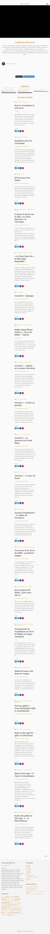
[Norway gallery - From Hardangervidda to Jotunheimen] (25, 701)
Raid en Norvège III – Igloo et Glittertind (25, 734)
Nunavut (16, 909)
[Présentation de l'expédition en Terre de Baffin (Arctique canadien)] (25, 624)
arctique (7, 897)
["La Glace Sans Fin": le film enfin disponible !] (23, 252)
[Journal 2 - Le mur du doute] (20, 472)
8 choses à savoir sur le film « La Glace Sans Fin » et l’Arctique (24, 218)
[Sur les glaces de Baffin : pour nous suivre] (23, 586)
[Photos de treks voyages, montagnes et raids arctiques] (25, 3)
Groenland (17, 111)
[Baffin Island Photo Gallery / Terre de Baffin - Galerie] (25, 325)
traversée (10, 915)
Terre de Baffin (13, 912)
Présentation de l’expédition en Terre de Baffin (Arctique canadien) (24, 633)
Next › (46, 856)
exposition (18, 900)
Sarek (19, 910)
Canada (16, 225)
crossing (14, 900)
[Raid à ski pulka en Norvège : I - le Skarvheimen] (24, 812)
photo (6, 910)
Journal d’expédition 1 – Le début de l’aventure (25, 515)
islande (19, 905)
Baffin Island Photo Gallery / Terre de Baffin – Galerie (24, 332)
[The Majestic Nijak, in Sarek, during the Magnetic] (36, 68)
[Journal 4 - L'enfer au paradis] (20, 399)
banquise (8, 899)
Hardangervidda (12, 905)
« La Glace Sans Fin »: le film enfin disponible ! (25, 259)
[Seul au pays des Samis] (19, 174)
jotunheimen (5, 907)
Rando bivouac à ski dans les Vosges (24, 672)
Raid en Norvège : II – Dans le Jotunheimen (25, 774)
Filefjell (12, 903)
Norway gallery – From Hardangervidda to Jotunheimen (25, 708)
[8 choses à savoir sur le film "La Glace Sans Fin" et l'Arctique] (25, 210)
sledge (5, 913)
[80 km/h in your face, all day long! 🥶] (36, 67)
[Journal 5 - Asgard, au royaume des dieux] (23, 362)
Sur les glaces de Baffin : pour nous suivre (23, 592)
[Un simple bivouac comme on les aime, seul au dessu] (36, 72)
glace (21, 903)
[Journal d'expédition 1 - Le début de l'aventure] (19, 509)
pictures (9, 910)
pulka (13, 910)
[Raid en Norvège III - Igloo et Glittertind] (23, 729)
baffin (12, 897)
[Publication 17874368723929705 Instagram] (36, 70)
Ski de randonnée (29, 875)
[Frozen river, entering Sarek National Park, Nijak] (13, 67)
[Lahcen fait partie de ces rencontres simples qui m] (13, 72)
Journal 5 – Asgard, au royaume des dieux (25, 366)
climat (11, 900)
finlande (16, 183)
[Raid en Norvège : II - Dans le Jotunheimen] (23, 769)
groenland (3, 905)
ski (2, 912)
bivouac (12, 899)
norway (10, 909)
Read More (25, 34)
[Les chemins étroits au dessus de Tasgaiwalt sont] (36, 73)
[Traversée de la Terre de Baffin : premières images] (25, 546)
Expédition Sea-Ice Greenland (25, 31)
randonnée (28, 872)
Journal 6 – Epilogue (24, 296)
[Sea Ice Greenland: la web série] (21, 101)
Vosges (26, 676)
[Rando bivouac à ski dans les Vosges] (22, 667)
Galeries (19, 337)
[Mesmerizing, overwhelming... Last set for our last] (13, 68)
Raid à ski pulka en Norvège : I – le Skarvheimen (23, 818)
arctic (2, 897)
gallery (19, 903)
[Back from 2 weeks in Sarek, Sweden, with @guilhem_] (13, 70)
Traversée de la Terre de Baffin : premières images (25, 553)
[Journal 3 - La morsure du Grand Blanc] (22, 434)
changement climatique (5, 900)
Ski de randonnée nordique (24, 146)
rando (16, 910)
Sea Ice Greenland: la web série (32, 886)
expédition (6, 902)
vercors (27, 878)
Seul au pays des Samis (30, 889)
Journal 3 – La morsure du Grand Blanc (23, 440)
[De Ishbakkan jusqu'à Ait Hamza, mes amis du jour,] (13, 73)
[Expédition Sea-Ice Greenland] (21, 137)
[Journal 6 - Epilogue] (19, 292)
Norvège (19, 714)
